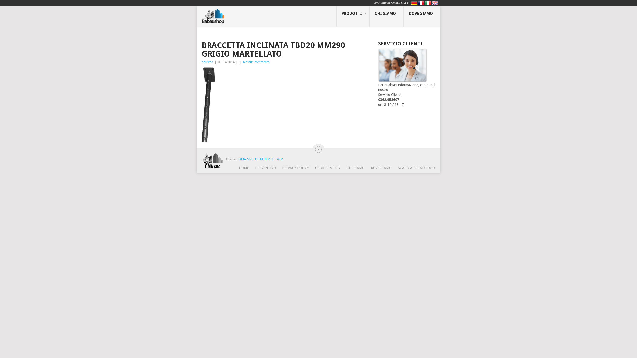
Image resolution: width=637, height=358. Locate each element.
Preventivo (265, 168)
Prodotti (352, 13)
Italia (428, 3)
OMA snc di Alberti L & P (260, 159)
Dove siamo (421, 13)
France (421, 3)
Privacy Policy (295, 168)
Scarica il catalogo (416, 168)
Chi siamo (385, 13)
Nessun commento (256, 62)
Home (244, 168)
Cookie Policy (327, 168)
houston (207, 62)
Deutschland (414, 3)
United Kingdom (435, 3)
